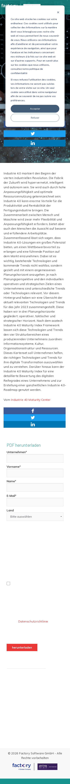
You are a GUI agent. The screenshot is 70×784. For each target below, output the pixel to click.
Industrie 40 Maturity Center (31, 399)
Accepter (35, 108)
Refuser (35, 117)
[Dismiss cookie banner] (58, 13)
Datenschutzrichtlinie (33, 621)
